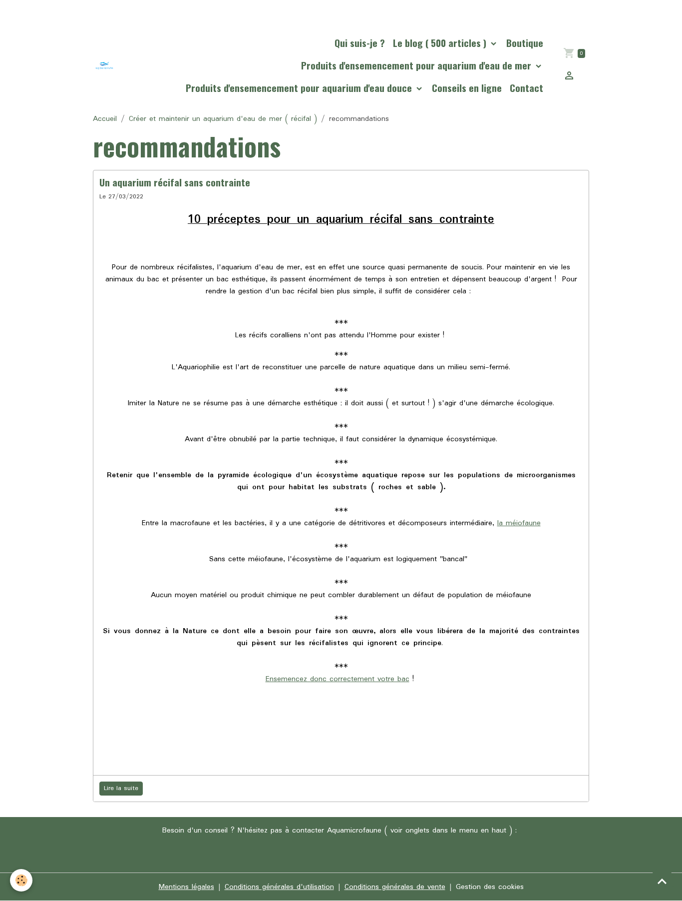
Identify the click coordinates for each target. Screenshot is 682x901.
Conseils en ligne (467, 87)
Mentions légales (186, 887)
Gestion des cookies (490, 887)
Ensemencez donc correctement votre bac (337, 679)
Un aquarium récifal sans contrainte (174, 182)
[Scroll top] (662, 881)
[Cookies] (21, 880)
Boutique (524, 42)
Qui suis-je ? (360, 42)
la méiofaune (519, 523)
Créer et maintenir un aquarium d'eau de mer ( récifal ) (223, 119)
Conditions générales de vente (394, 887)
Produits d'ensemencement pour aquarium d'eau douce (300, 87)
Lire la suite (121, 788)
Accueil (105, 119)
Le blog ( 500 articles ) (441, 42)
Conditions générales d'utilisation (279, 887)
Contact (526, 87)
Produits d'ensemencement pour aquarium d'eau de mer (417, 65)
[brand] (104, 65)
